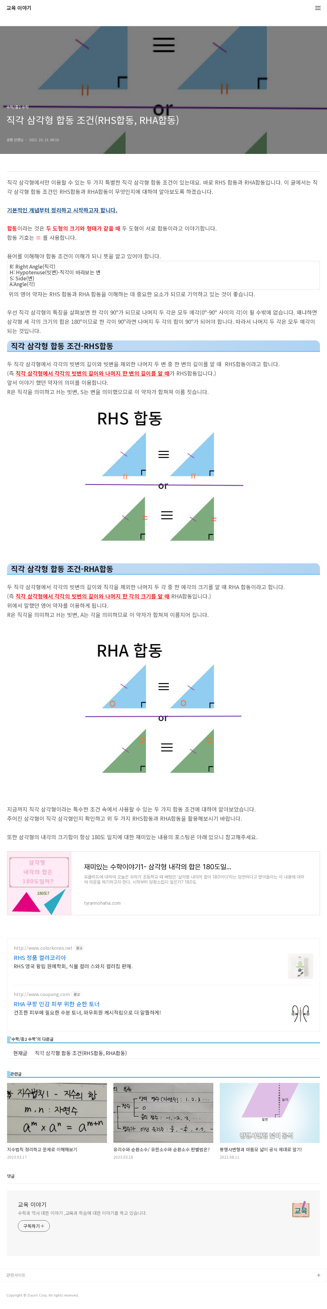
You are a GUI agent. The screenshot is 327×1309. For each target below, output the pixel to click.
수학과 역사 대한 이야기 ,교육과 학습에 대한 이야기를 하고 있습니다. (82, 1213)
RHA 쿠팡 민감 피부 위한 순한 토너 (57, 1004)
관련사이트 (16, 1275)
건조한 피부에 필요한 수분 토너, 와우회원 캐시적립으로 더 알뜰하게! (87, 1012)
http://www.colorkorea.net (43, 948)
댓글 (11, 1176)
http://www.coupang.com (42, 994)
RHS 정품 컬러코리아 (40, 957)
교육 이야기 (19, 8)
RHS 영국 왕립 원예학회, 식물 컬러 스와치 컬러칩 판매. (73, 966)
